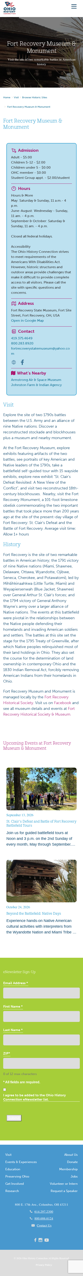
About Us (71, 1155)
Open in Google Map (27, 320)
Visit (16, 97)
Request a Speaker (64, 1191)
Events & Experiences (21, 1162)
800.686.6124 (43, 1218)
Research (12, 1191)
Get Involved (14, 1184)
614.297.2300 (43, 1211)
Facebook (62, 702)
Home (6, 97)
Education (12, 1169)
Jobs (74, 1176)
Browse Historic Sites (34, 97)
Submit (14, 1118)
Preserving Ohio (17, 1176)
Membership (68, 1169)
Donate (72, 1162)
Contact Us (44, 1225)
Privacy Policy (44, 1264)
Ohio (24, 1258)
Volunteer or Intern (64, 1184)
